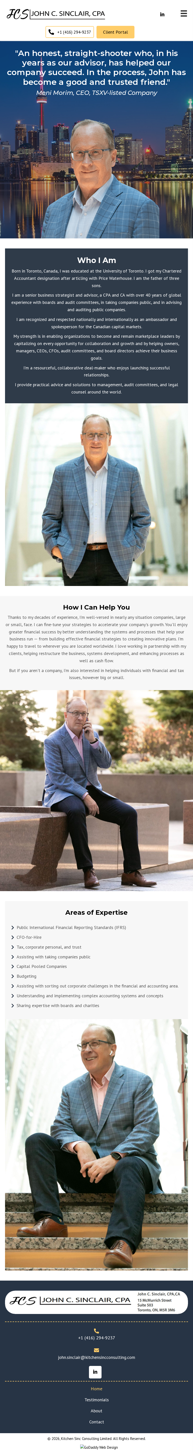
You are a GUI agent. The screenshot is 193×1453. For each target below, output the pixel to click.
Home (96, 1389)
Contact (96, 1422)
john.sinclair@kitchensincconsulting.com (96, 1357)
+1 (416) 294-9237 (96, 1338)
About (96, 1411)
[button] (162, 15)
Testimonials (96, 1400)
